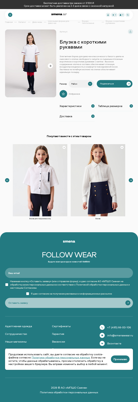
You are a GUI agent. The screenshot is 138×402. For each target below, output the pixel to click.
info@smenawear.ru (120, 335)
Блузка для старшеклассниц (40, 218)
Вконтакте (114, 343)
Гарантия (58, 334)
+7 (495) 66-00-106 (119, 327)
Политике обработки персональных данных (61, 357)
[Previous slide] (7, 180)
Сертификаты (61, 326)
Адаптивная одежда (18, 326)
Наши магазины (16, 341)
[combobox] (81, 84)
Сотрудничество (16, 334)
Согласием (30, 287)
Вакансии (58, 341)
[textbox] (74, 84)
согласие (43, 293)
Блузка (97, 218)
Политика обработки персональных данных (69, 392)
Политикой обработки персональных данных (102, 284)
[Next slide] (50, 65)
